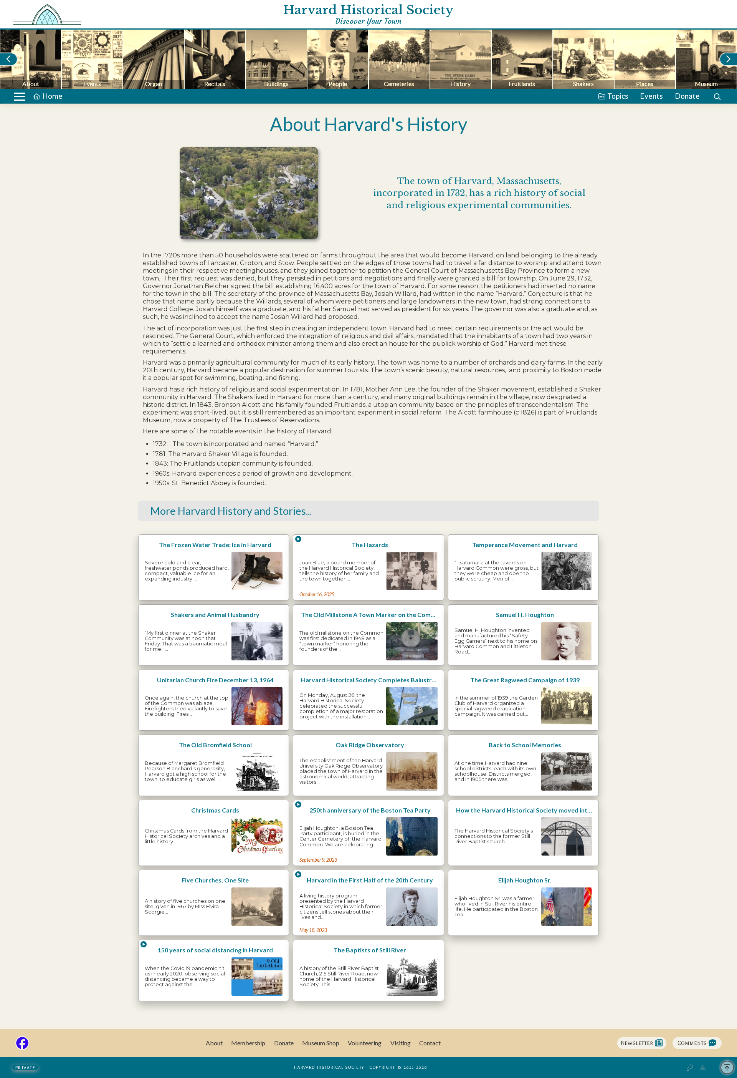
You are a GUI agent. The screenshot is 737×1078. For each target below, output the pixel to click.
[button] (20, 96)
